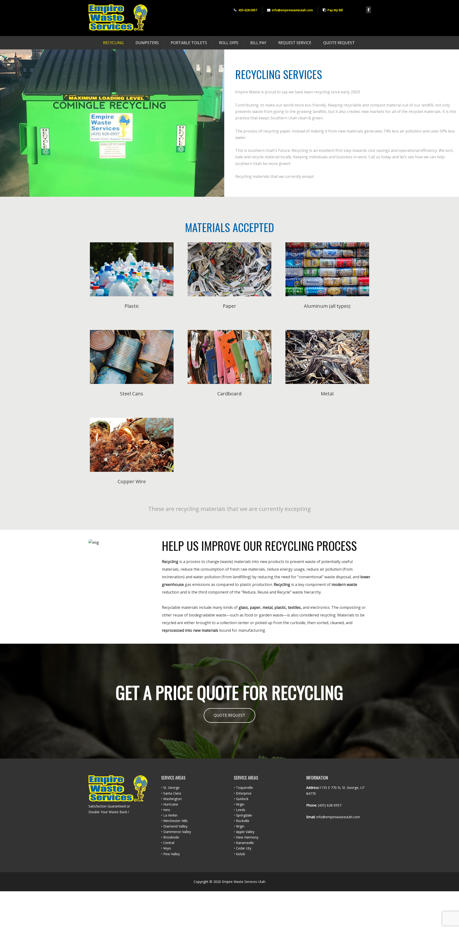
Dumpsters (147, 42)
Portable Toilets (189, 42)
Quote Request (339, 42)
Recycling (113, 42)
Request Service (294, 42)
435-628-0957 (248, 10)
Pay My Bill (335, 10)
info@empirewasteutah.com (292, 10)
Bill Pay (258, 42)
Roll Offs (228, 42)
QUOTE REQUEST (229, 715)
